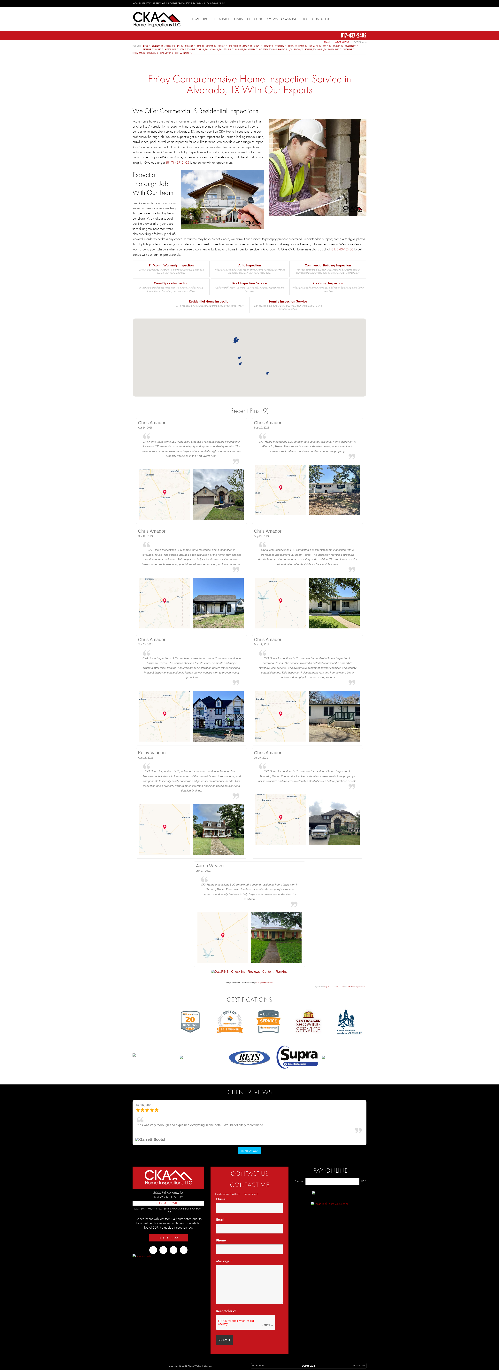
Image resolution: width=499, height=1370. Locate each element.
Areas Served (289, 19)
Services (225, 19)
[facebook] (345, 3)
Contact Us (321, 19)
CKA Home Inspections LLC (356, 987)
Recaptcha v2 (226, 1311)
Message (224, 1261)
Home (195, 19)
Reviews (272, 19)
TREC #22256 (168, 1238)
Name (222, 1199)
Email (221, 1219)
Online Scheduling (248, 19)
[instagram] (357, 3)
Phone (221, 1240)
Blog (305, 19)
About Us (209, 19)
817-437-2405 (352, 35)
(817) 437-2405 (177, 162)
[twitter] (351, 3)
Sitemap (208, 1365)
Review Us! (249, 1151)
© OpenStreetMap (264, 982)
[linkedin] (363, 3)
